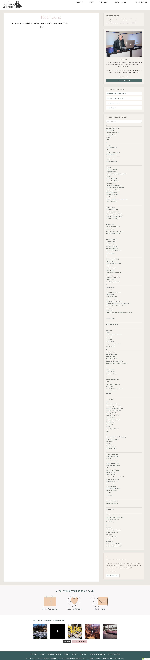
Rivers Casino (109, 441)
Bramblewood (110, 159)
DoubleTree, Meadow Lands (114, 214)
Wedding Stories (54, 654)
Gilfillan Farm (109, 265)
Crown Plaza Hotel (111, 201)
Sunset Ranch (109, 495)
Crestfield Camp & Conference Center (116, 199)
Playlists (84, 654)
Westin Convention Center (113, 530)
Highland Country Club (112, 299)
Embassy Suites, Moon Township (115, 231)
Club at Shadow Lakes (112, 194)
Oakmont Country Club (112, 379)
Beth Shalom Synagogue (113, 152)
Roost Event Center (111, 448)
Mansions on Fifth (111, 352)
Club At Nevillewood (111, 192)
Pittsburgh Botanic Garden (113, 410)
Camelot (108, 167)
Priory (107, 431)
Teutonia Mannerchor (112, 501)
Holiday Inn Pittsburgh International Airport (118, 303)
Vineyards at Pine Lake (112, 519)
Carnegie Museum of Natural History (116, 174)
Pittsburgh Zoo (110, 422)
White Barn (109, 534)
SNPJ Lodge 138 (110, 472)
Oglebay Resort (110, 382)
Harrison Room (110, 290)
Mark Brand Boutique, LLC (113, 658)
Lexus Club (109, 337)
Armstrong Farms (111, 135)
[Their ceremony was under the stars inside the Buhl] (110, 631)
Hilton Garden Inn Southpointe (114, 301)
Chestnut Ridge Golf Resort (113, 185)
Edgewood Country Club (113, 226)
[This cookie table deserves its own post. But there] (75, 631)
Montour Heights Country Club (114, 361)
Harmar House (110, 287)
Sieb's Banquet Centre (112, 468)
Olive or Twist (109, 386)
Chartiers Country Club (112, 181)
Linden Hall (109, 339)
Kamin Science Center (112, 324)
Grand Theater (110, 270)
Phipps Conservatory (112, 404)
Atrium (107, 139)
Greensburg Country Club (113, 277)
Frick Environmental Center (113, 251)
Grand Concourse (111, 268)
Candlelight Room (111, 171)
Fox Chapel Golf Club (112, 248)
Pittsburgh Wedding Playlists (115, 98)
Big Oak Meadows (111, 154)
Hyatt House (109, 310)
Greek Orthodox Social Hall (113, 272)
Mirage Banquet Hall (111, 359)
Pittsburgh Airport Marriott (113, 406)
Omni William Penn (111, 391)
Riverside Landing (111, 446)
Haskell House (110, 294)
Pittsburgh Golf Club (111, 413)
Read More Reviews (112, 575)
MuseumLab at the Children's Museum (116, 363)
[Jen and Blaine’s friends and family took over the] (92, 631)
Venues (66, 654)
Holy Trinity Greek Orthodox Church (116, 306)
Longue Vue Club (110, 346)
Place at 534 (109, 424)
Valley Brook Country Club (113, 515)
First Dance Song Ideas (114, 103)
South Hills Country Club (112, 479)
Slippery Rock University (112, 470)
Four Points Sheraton (112, 246)
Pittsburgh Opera (110, 417)
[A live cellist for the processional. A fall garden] (40, 631)
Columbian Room (111, 197)
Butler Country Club (111, 161)
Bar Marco (109, 145)
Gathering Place (110, 261)
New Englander (110, 369)
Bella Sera (108, 150)
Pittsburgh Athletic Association (114, 408)
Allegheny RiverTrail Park (113, 128)
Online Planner (141, 2)
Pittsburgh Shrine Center (113, 419)
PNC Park (108, 426)
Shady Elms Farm (111, 459)
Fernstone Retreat (111, 241)
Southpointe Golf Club (112, 481)
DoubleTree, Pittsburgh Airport (114, 216)
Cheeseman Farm (111, 183)
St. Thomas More (110, 484)
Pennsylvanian (110, 399)
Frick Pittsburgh (110, 253)
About (91, 2)
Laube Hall (109, 330)
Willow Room (109, 539)
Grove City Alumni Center (113, 281)
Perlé (107, 401)
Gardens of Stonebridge (112, 259)
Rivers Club (109, 444)
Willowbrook (109, 541)
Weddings (104, 2)
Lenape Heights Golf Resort (113, 334)
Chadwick (108, 176)
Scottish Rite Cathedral (112, 456)
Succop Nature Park (111, 490)
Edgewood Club (110, 224)
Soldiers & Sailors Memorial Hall (115, 477)
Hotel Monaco (110, 308)
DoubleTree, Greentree (112, 212)
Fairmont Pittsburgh (111, 239)
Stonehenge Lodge (111, 486)
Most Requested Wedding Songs (116, 93)
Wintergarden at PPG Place (114, 543)
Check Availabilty (121, 2)
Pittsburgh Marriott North (113, 415)
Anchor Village (110, 130)
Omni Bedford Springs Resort (114, 389)
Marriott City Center (111, 354)
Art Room (108, 137)
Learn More (124, 76)
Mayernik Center (110, 356)
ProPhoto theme (93, 658)
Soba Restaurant (110, 474)
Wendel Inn (109, 528)
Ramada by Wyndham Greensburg (116, 437)
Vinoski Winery (110, 522)
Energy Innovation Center (113, 233)
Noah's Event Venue (111, 374)
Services (79, 2)
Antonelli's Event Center (112, 132)
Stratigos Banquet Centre (113, 488)
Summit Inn (109, 493)
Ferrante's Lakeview (111, 244)
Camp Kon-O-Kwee (111, 169)
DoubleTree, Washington (113, 218)
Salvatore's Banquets (112, 454)
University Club (110, 509)
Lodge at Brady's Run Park (113, 344)
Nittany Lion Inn (110, 371)
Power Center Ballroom (112, 429)
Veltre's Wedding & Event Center (115, 517)
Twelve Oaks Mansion (112, 503)
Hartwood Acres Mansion (113, 292)
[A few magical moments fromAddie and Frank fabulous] (57, 631)
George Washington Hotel (113, 263)
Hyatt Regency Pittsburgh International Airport (119, 312)
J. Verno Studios (110, 318)
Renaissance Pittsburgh (112, 439)
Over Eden (109, 393)
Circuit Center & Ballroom (113, 190)
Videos (75, 654)
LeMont (108, 332)
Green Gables (109, 275)
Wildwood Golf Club (111, 537)
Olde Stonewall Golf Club (113, 384)
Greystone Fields (110, 279)
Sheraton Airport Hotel (112, 463)
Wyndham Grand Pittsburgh (114, 546)
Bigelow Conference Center (113, 157)
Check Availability (124, 80)
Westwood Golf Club (112, 532)
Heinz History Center (111, 296)
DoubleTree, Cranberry (112, 209)
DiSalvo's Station (110, 207)
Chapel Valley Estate (111, 178)
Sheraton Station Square (113, 465)
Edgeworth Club (110, 229)
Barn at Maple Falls (111, 147)
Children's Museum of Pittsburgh (115, 187)
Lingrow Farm (110, 341)
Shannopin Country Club (113, 461)
